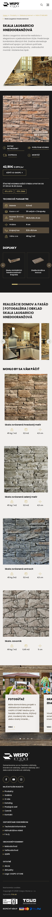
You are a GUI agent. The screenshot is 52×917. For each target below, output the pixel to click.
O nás (7, 799)
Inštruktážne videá (14, 830)
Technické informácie (15, 826)
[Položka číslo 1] (20, 738)
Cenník (8, 810)
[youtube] (13, 779)
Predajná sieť (11, 806)
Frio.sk (14, 894)
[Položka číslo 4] (31, 738)
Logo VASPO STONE (14, 873)
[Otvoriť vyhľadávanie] (41, 5)
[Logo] (11, 5)
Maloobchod (11, 846)
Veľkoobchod (11, 850)
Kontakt (8, 814)
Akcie (7, 866)
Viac (10, 727)
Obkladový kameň (26, 15)
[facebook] (6, 779)
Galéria (8, 795)
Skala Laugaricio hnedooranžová (16, 19)
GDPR (7, 854)
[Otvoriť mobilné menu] (47, 5)
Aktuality (9, 870)
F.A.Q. (7, 834)
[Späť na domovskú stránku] (21, 757)
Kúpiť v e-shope (13, 172)
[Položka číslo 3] (27, 738)
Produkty (13, 15)
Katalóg (8, 803)
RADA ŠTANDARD (42, 15)
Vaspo (5, 15)
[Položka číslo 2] (24, 738)
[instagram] (21, 779)
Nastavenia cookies (11, 887)
